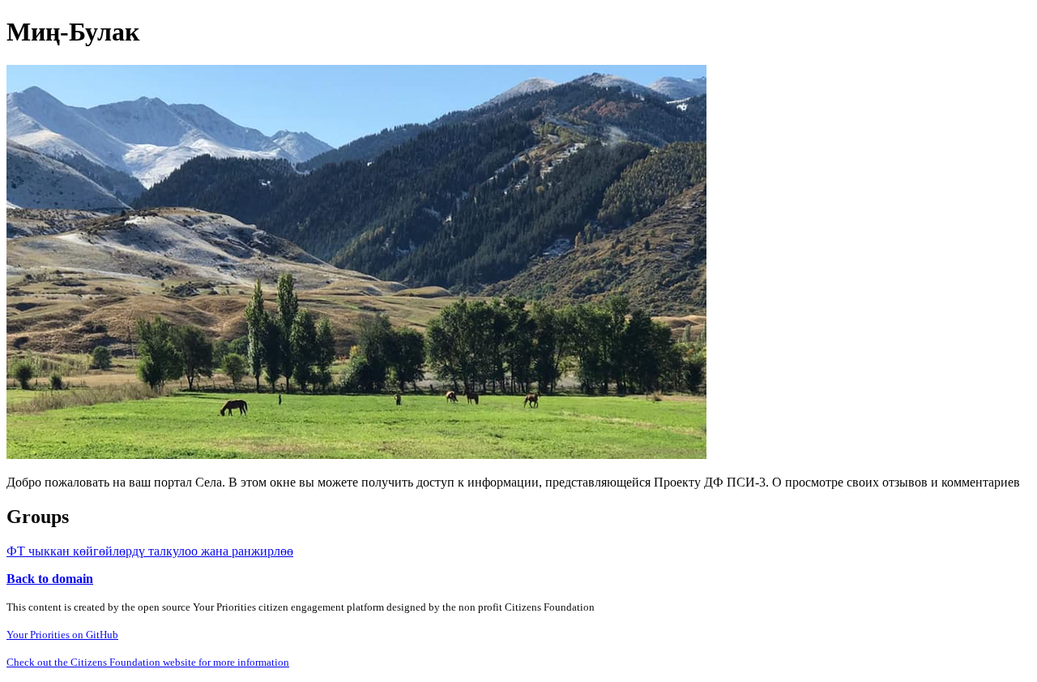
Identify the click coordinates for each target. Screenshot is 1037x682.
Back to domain (49, 578)
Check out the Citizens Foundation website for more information (147, 662)
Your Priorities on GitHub (62, 634)
